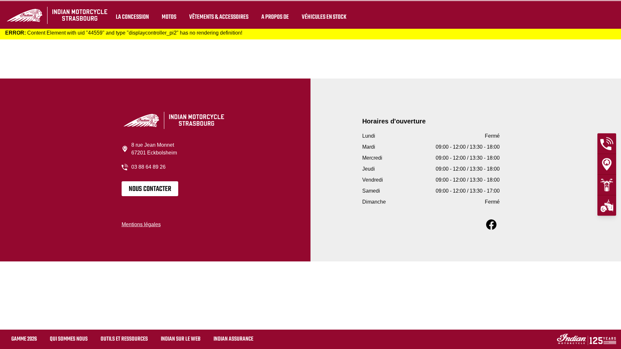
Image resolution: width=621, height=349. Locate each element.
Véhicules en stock (324, 17)
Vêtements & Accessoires (218, 17)
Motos (169, 17)
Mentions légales (141, 224)
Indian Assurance (233, 339)
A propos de (275, 17)
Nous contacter (150, 189)
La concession (132, 17)
